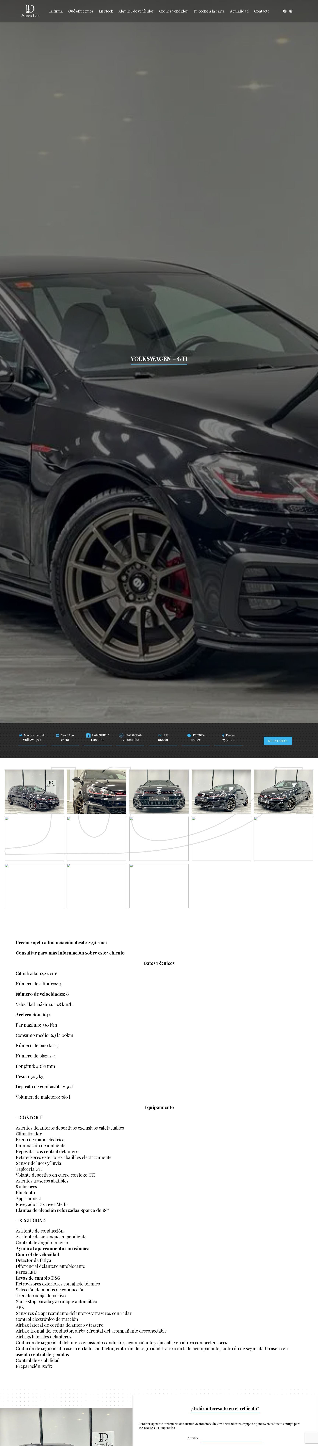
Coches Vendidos (173, 10)
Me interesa (277, 741)
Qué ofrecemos (80, 10)
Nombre (193, 1438)
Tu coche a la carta (209, 10)
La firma (56, 10)
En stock (106, 10)
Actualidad (239, 10)
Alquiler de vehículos (136, 10)
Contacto (261, 10)
